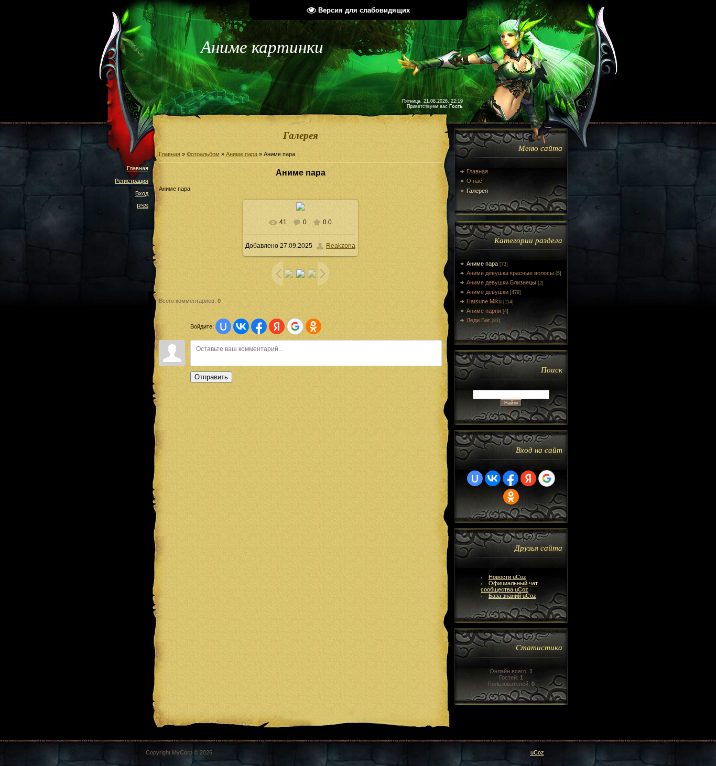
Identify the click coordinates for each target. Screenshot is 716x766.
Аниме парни (484, 311)
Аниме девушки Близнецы (501, 282)
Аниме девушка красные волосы (510, 273)
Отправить (211, 377)
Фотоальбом (203, 154)
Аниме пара (241, 154)
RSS (142, 206)
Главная (137, 168)
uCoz (537, 752)
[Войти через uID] (223, 326)
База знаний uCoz (512, 596)
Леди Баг (478, 320)
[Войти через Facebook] (259, 326)
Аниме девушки (487, 292)
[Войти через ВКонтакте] (241, 326)
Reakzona (340, 245)
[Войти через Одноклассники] (313, 326)
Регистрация (131, 181)
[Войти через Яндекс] (277, 326)
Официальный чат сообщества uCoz (509, 586)
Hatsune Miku (484, 301)
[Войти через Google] (295, 326)
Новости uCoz (507, 577)
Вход (141, 193)
